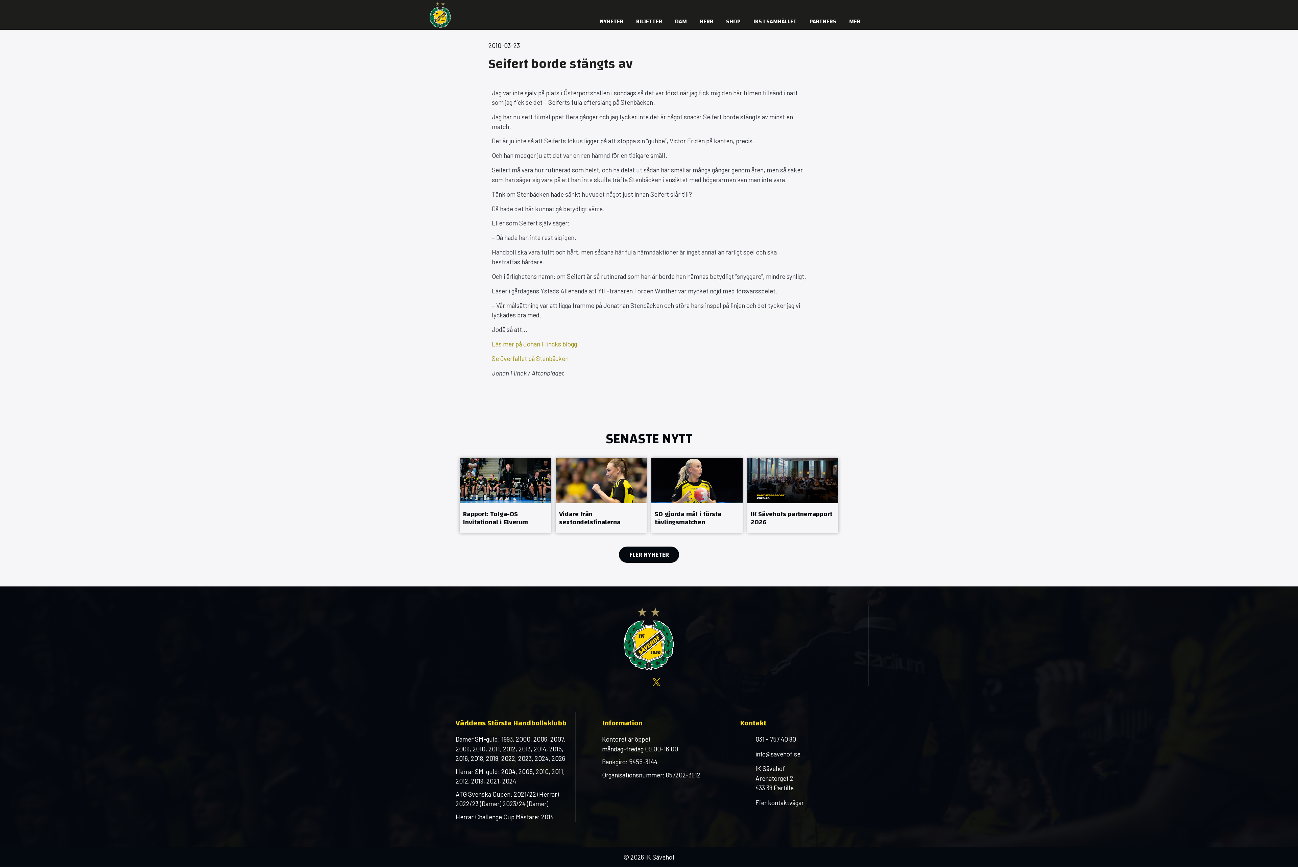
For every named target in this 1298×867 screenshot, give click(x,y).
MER (854, 21)
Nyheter (611, 21)
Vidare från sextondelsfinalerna (590, 518)
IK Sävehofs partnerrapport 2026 (791, 518)
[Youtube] (816, 7)
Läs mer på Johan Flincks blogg (534, 344)
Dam (681, 21)
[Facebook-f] (789, 7)
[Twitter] (830, 7)
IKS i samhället (775, 21)
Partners (823, 21)
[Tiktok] (857, 7)
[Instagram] (803, 7)
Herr (706, 21)
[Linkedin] (843, 7)
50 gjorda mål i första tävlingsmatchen (688, 518)
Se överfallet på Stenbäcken (530, 358)
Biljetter (649, 21)
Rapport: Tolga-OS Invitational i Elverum (495, 518)
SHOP (733, 21)
